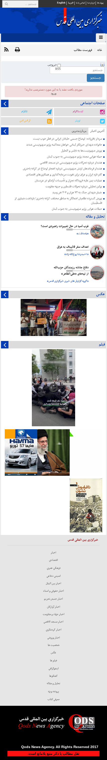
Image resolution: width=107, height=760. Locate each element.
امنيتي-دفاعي (54, 576)
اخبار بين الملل (53, 583)
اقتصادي (53, 560)
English (61, 3)
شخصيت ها (53, 645)
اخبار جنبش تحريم (53, 599)
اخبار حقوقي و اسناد (53, 591)
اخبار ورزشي (53, 637)
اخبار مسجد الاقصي (53, 621)
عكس (53, 652)
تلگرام (24, 111)
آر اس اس (24, 120)
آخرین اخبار (97, 131)
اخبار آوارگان (53, 607)
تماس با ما (80, 3)
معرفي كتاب (53, 699)
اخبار (53, 552)
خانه (99, 50)
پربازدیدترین (79, 131)
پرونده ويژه (53, 691)
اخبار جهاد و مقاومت (53, 614)
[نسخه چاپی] (17, 50)
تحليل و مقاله (53, 683)
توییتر (77, 120)
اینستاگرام (78, 111)
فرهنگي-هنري (53, 568)
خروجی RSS (54, 67)
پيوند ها (100, 3)
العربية (70, 3)
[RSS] (6, 50)
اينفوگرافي (54, 668)
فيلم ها (53, 660)
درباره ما (91, 3)
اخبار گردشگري (53, 629)
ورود (53, 93)
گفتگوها (53, 676)
